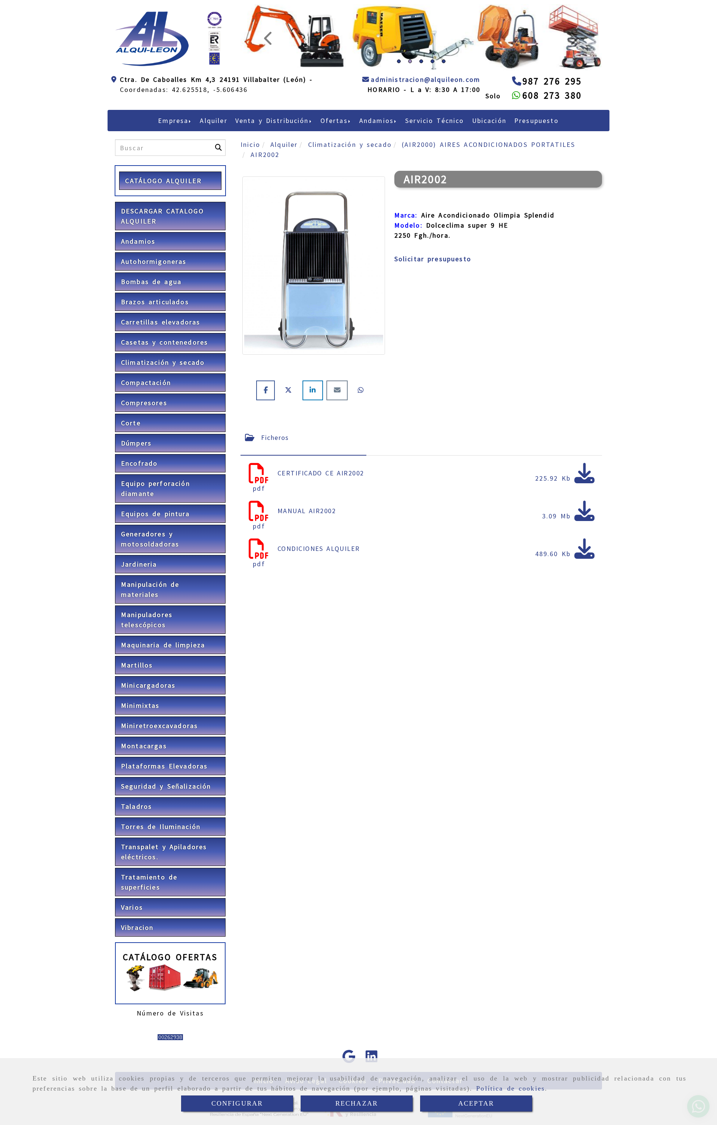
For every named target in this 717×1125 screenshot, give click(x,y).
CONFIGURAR (237, 1103)
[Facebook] (267, 436)
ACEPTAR (476, 1103)
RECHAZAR (356, 1103)
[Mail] (338, 436)
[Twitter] (290, 436)
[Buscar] (218, 193)
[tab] (303, 483)
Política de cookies (510, 1088)
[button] (267, 60)
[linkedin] (314, 436)
